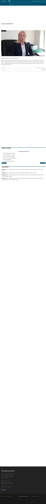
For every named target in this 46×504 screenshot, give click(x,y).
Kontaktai (43, 1)
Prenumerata (34, 1)
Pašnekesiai (8, 496)
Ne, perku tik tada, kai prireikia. (8, 161)
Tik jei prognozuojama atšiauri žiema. (10, 158)
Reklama (39, 1)
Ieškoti (43, 69)
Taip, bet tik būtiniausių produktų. (9, 154)
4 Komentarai (39, 67)
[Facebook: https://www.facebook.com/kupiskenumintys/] (9, 1)
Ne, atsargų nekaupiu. (7, 159)
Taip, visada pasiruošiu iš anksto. (9, 153)
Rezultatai (43, 163)
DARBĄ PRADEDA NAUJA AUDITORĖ (10, 58)
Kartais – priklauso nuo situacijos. (9, 156)
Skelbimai (3, 496)
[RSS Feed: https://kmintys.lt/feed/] (2, 490)
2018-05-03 (3, 67)
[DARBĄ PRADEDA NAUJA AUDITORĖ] (23, 43)
